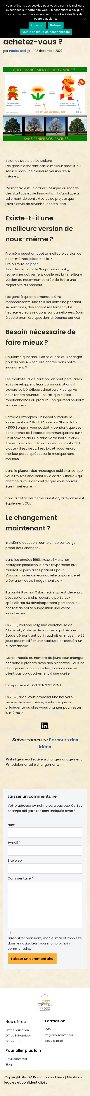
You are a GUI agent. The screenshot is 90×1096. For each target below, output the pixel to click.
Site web (15, 860)
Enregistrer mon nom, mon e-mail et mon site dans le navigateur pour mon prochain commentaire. (45, 943)
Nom (13, 824)
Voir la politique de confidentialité (46, 32)
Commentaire (20, 878)
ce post (31, 264)
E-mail (14, 842)
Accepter (37, 25)
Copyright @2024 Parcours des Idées (34, 1077)
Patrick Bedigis (20, 51)
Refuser (55, 25)
